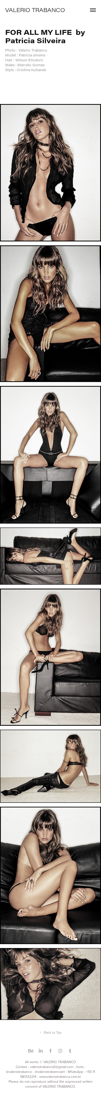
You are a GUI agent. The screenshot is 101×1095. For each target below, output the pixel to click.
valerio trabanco (35, 9)
